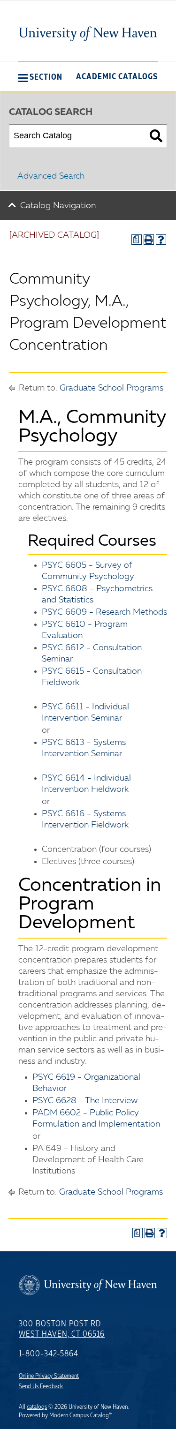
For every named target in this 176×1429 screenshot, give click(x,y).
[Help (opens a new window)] (161, 239)
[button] (40, 77)
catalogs (37, 1407)
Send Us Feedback (41, 1386)
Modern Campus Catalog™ (80, 1415)
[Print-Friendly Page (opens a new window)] (149, 239)
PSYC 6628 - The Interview (85, 1101)
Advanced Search (50, 176)
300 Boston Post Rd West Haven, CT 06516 (62, 1329)
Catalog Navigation (58, 206)
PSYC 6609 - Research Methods (104, 612)
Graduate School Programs (111, 388)
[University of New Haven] (88, 33)
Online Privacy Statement (49, 1376)
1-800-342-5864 (48, 1354)
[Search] (156, 136)
